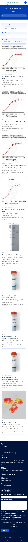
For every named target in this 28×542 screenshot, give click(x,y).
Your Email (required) (19, 494)
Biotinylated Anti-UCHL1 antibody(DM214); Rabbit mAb (11, 423)
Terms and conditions (18, 537)
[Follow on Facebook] (2, 490)
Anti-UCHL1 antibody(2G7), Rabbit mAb (12, 77)
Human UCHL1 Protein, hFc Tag (11, 255)
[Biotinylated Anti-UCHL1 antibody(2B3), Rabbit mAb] (14, 321)
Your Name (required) (6, 494)
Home (6, 8)
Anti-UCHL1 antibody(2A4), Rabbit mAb (14, 165)
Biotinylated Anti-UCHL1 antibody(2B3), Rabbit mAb (10, 337)
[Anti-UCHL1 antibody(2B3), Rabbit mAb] (14, 104)
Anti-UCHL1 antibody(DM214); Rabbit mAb (13, 210)
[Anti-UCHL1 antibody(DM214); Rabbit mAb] (14, 191)
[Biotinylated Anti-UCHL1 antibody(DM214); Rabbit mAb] (14, 405)
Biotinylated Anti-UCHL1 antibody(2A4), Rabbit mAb (10, 378)
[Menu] (2, 2)
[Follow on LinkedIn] (8, 490)
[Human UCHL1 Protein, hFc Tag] (14, 237)
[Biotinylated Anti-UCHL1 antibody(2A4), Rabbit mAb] (14, 361)
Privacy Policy (8, 537)
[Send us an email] (5, 490)
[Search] (25, 2)
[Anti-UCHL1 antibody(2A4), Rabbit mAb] (14, 148)
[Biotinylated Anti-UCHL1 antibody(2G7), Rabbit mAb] (14, 280)
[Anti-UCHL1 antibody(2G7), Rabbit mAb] (14, 58)
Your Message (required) (6, 499)
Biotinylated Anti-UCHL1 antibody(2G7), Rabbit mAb (10, 296)
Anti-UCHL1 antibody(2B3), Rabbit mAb (14, 122)
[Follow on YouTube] (10, 490)
